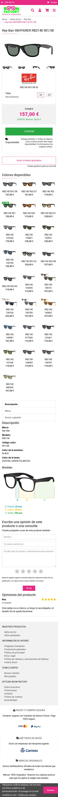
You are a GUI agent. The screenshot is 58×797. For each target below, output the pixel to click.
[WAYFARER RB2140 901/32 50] (29, 254)
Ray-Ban (27, 19)
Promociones (10, 690)
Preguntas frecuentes (14, 646)
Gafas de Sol (15, 19)
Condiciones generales (15, 649)
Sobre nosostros (12, 687)
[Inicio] (11, 10)
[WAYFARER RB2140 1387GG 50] (9, 302)
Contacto (9, 2)
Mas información (12, 97)
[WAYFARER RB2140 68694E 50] (9, 377)
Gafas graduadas (12, 635)
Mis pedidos (10, 676)
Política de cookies (13, 697)
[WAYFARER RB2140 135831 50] (29, 227)
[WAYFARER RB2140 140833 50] (48, 302)
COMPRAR (29, 131)
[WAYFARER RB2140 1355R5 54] (29, 277)
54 (49, 95)
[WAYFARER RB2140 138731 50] (48, 277)
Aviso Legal (9, 656)
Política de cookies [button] (27, 795)
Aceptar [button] (50, 790)
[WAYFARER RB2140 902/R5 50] (9, 279)
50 (41, 95)
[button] (32, 10)
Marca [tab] (8, 411)
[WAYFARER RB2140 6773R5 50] (29, 327)
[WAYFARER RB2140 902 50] (48, 184)
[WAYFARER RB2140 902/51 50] (48, 205)
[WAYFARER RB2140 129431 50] (48, 327)
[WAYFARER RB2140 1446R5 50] (29, 352)
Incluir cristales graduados (29, 160)
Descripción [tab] (11, 404)
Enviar (29, 588)
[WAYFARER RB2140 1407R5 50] (29, 302)
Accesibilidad (10, 700)
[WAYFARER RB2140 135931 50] (48, 227)
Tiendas (53, 2)
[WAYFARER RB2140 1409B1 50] (9, 327)
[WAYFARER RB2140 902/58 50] (48, 254)
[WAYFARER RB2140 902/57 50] (29, 184)
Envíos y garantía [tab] (13, 417)
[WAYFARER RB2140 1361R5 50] (9, 252)
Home (4, 19)
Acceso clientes (11, 673)
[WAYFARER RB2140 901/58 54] (9, 184)
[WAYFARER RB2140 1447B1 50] (48, 352)
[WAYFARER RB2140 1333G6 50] (9, 227)
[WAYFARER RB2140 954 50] (29, 205)
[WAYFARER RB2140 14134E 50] (9, 352)
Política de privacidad (14, 652)
